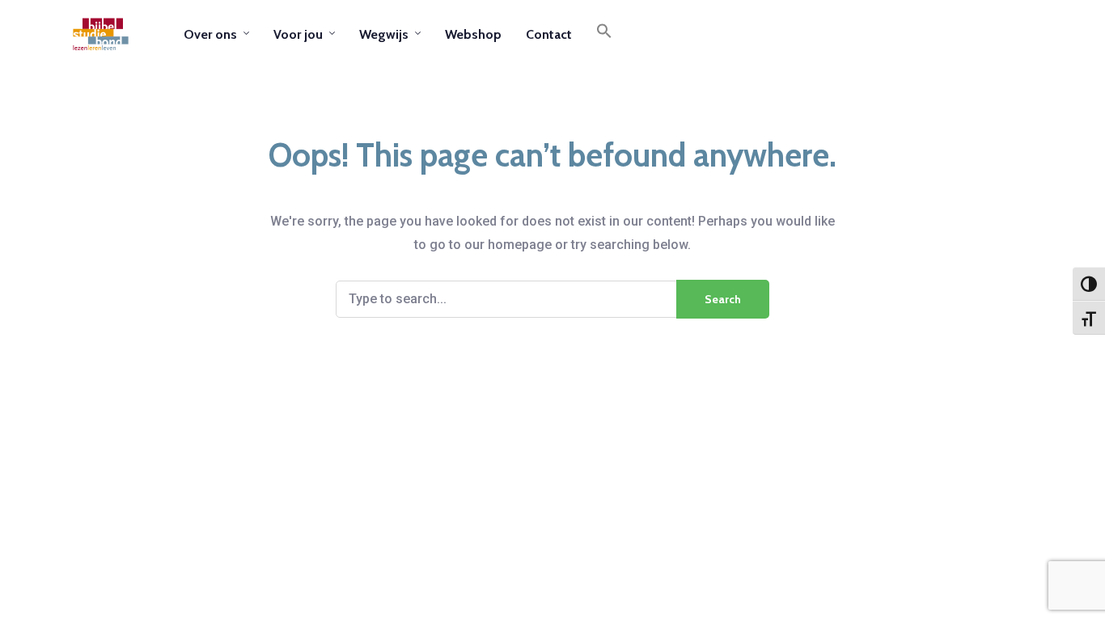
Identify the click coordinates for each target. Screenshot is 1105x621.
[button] (604, 34)
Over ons (210, 34)
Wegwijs (384, 34)
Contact (549, 34)
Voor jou (298, 34)
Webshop (473, 34)
